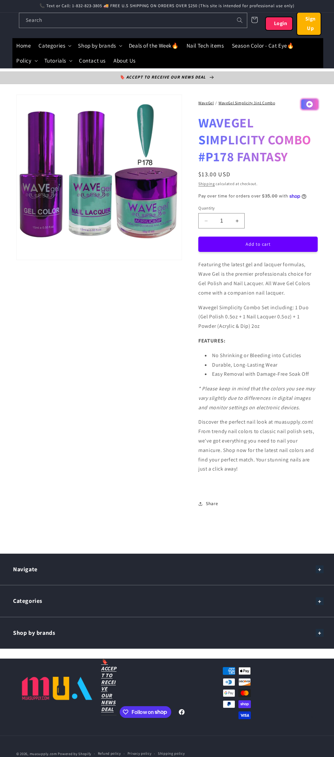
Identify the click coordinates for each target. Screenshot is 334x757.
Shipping (206, 183)
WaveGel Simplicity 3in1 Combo (247, 102)
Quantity (206, 208)
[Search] (240, 20)
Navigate (25, 569)
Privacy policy (140, 753)
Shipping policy (171, 753)
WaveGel (206, 102)
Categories (27, 600)
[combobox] (133, 20)
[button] (54, 45)
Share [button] (212, 503)
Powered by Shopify (74, 753)
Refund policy (109, 753)
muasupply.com (44, 753)
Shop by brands (34, 632)
